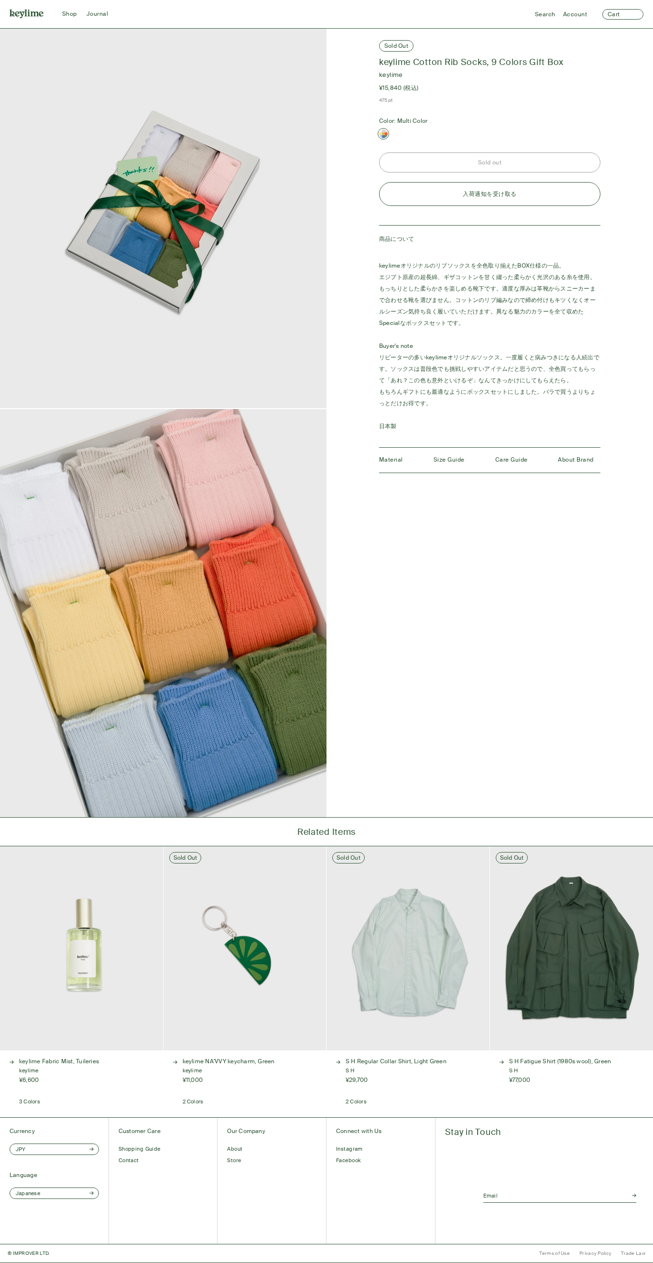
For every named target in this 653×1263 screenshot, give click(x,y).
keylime (391, 75)
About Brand (575, 460)
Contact (129, 1160)
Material (391, 460)
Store (234, 1160)
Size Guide (449, 460)
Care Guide (511, 460)
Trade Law (633, 1253)
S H (350, 1070)
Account (575, 14)
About (234, 1148)
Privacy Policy (595, 1253)
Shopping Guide (140, 1148)
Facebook (348, 1160)
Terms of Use (554, 1253)
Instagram (349, 1148)
